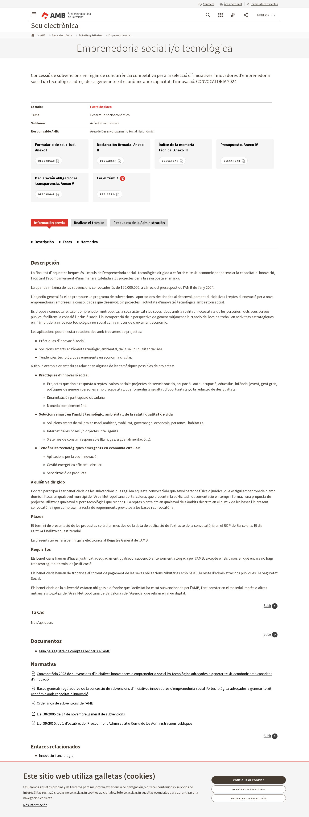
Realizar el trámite (89, 222)
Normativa (89, 241)
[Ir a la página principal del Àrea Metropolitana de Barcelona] (66, 14)
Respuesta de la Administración (139, 222)
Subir (267, 605)
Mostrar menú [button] (34, 11)
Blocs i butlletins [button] (233, 15)
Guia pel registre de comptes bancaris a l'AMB (74, 651)
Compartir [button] (245, 15)
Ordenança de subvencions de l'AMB (65, 703)
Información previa (49, 222)
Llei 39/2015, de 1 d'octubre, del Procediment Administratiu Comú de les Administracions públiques (114, 723)
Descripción (44, 241)
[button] (206, 3)
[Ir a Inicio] (32, 34)
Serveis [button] (220, 15)
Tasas (67, 241)
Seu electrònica (54, 25)
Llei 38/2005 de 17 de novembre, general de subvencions (81, 714)
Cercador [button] (208, 15)
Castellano (263, 14)
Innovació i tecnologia (56, 755)
